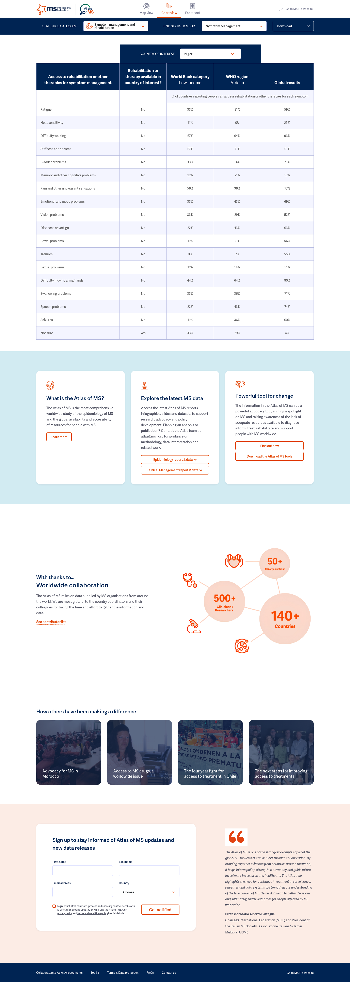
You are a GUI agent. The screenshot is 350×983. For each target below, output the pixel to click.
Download (284, 26)
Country (124, 883)
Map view (146, 12)
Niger (188, 53)
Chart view (169, 12)
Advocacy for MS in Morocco (60, 773)
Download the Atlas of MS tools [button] (269, 456)
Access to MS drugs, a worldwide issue (133, 773)
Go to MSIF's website (299, 9)
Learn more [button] (59, 436)
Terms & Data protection (123, 973)
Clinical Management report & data (173, 470)
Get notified (160, 909)
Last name (125, 862)
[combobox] (149, 892)
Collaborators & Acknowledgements (59, 973)
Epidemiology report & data (173, 459)
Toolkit (95, 973)
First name (59, 862)
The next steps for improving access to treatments (281, 773)
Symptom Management (223, 26)
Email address (61, 883)
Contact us (169, 973)
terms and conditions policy (92, 913)
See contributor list (51, 621)
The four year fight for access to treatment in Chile (210, 773)
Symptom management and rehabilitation (114, 26)
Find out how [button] (269, 445)
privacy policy (64, 913)
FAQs (150, 973)
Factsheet (192, 12)
